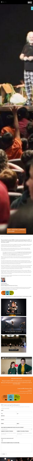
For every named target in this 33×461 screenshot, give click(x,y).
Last (17, 413)
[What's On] (32, 9)
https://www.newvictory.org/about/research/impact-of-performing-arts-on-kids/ (18, 296)
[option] (16, 119)
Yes (2, 439)
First (2, 413)
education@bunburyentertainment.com (26, 391)
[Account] (32, 7)
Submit (3, 454)
